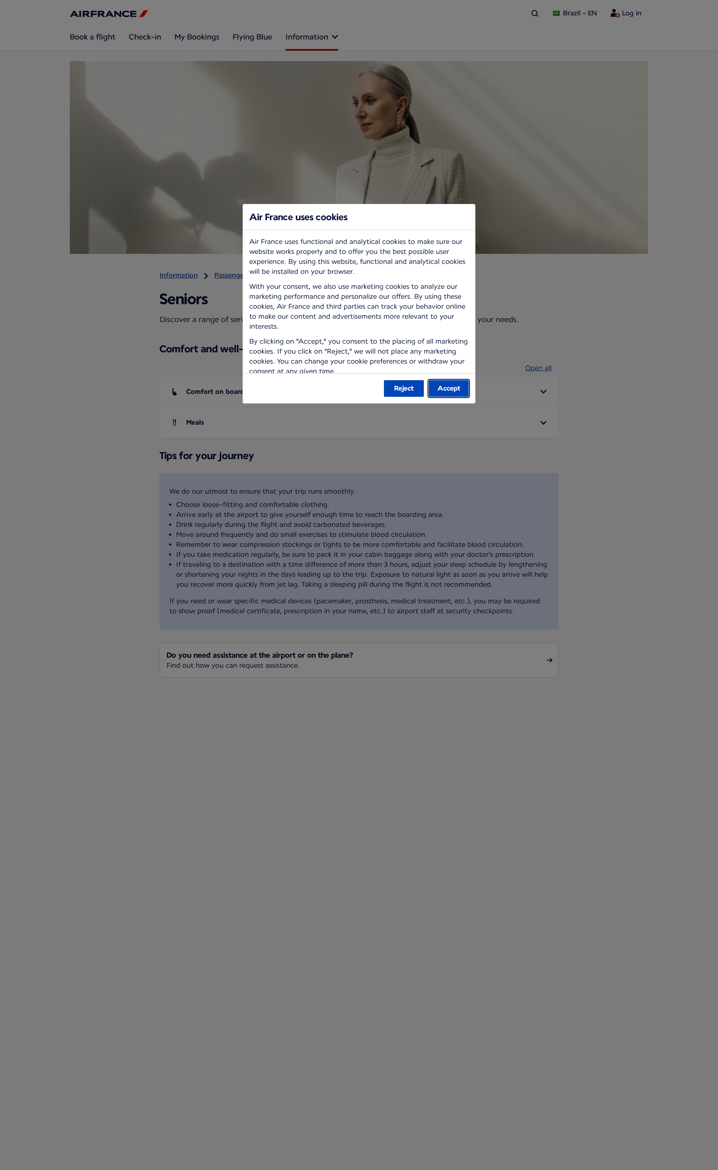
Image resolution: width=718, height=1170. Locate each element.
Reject (404, 388)
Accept (449, 388)
